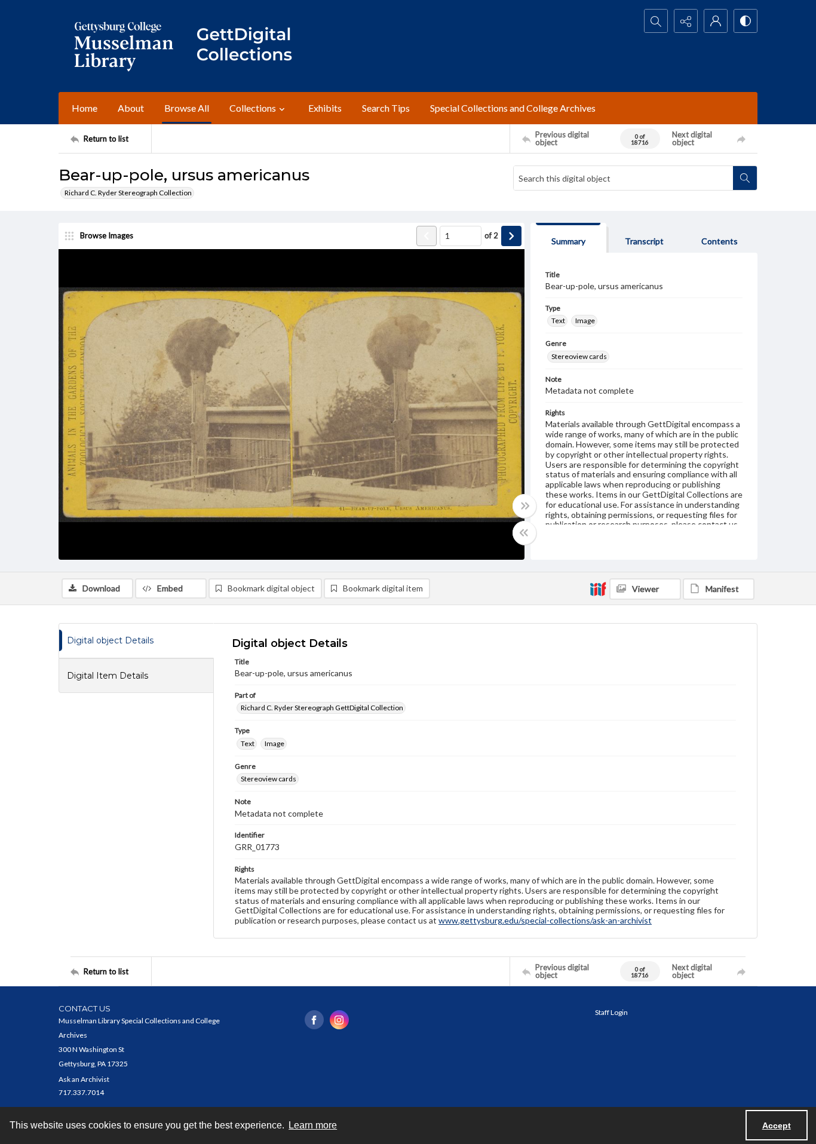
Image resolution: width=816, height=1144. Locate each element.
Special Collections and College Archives (513, 108)
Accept (776, 1125)
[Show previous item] (426, 236)
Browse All (186, 108)
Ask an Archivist (84, 1079)
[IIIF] (598, 588)
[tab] (568, 238)
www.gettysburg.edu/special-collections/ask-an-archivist (545, 920)
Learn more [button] (313, 1125)
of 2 (491, 235)
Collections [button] (252, 108)
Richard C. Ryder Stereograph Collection (128, 192)
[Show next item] (511, 236)
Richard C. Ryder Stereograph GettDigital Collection (322, 707)
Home (84, 108)
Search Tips (386, 108)
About (131, 108)
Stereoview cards (579, 356)
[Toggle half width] (524, 533)
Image (585, 320)
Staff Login (611, 1012)
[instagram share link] (339, 1019)
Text (558, 320)
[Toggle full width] (524, 506)
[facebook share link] (314, 1019)
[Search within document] (745, 178)
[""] (249, 46)
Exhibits (325, 108)
